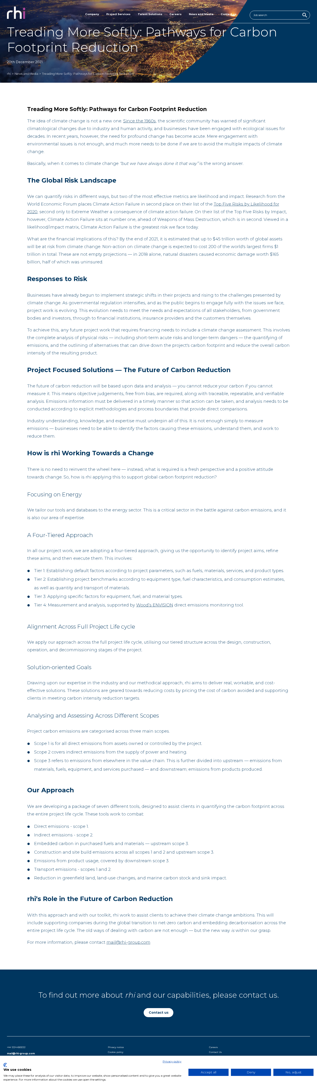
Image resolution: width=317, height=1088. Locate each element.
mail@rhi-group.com (128, 942)
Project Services (118, 14)
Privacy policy (172, 1061)
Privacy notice (116, 1047)
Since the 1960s (139, 121)
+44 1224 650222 (16, 1047)
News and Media (201, 14)
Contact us (228, 14)
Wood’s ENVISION (154, 605)
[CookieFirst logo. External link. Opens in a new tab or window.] (5, 1065)
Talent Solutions (150, 14)
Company (92, 14)
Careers (175, 14)
